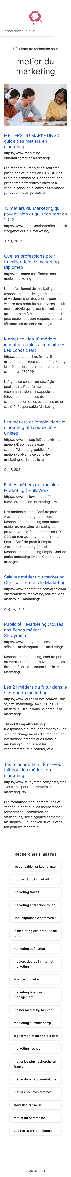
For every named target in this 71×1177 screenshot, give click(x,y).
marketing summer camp (32, 1023)
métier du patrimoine (29, 1118)
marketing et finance (29, 949)
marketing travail (26, 892)
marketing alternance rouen (34, 905)
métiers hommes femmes (33, 1092)
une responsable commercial (35, 918)
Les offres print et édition (33, 1131)
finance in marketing (29, 979)
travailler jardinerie (28, 1105)
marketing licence (27, 1048)
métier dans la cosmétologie (35, 1079)
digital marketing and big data (36, 1036)
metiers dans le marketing (33, 879)
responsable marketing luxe (35, 866)
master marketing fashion (33, 1010)
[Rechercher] (47, 31)
